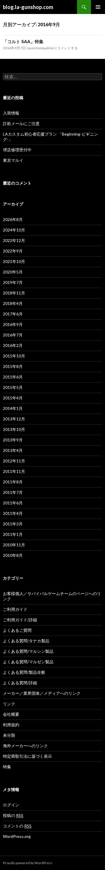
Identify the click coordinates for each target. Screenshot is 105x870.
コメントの (17, 825)
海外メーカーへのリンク (25, 745)
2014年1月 (13, 408)
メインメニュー (98, 7)
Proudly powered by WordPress (27, 863)
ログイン (11, 804)
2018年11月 (14, 292)
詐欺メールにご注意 (21, 123)
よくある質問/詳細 (20, 682)
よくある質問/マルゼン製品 (28, 661)
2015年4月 (13, 397)
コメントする (67, 48)
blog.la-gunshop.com (28, 7)
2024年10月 (14, 229)
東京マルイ (13, 160)
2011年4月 (13, 513)
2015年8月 (13, 366)
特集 (7, 766)
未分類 (9, 735)
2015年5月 (13, 387)
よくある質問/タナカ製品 (26, 640)
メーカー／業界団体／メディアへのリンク (41, 693)
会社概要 (11, 714)
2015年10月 (14, 355)
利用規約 (11, 724)
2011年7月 (13, 492)
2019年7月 (13, 282)
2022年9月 (13, 250)
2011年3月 (13, 523)
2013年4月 (13, 450)
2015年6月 (13, 376)
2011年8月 (13, 481)
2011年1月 (13, 534)
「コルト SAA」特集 (23, 41)
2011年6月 (13, 502)
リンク (9, 703)
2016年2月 (13, 345)
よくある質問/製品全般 (24, 672)
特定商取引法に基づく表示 (27, 756)
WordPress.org (17, 836)
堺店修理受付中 (17, 149)
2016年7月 (13, 334)
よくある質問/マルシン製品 (28, 651)
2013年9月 (13, 439)
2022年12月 (14, 240)
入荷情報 (11, 112)
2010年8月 (13, 555)
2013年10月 (14, 429)
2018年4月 (13, 303)
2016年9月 (13, 324)
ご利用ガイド (15, 609)
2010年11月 (14, 544)
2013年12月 (14, 418)
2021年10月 (14, 261)
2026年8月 (13, 219)
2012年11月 (14, 460)
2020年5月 (13, 271)
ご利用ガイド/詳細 (20, 619)
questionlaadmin (41, 48)
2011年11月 (14, 471)
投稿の (13, 815)
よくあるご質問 (17, 630)
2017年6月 (13, 313)
